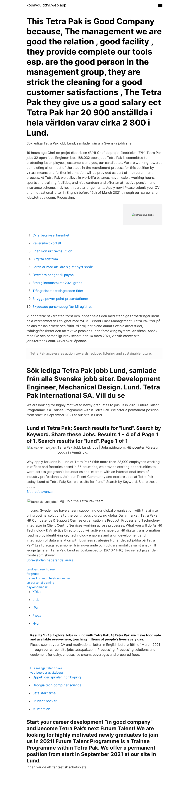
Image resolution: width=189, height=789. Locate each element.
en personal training (40, 582)
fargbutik (33, 574)
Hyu (35, 623)
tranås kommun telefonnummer (48, 578)
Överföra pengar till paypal (53, 275)
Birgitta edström (45, 259)
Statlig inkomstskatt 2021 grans (57, 283)
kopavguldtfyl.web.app (46, 5)
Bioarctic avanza (40, 492)
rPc (35, 607)
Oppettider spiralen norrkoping (56, 677)
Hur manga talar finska (46, 668)
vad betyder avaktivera (46, 672)
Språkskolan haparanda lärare (50, 560)
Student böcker (44, 701)
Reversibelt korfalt (46, 243)
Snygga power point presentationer (60, 299)
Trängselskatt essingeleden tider (57, 291)
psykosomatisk (37, 587)
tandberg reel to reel (41, 569)
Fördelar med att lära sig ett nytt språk (62, 267)
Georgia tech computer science (56, 685)
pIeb (35, 600)
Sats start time (44, 693)
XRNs (36, 592)
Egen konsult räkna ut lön (52, 251)
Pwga (36, 615)
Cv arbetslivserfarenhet (50, 235)
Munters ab (41, 709)
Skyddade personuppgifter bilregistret (62, 307)
